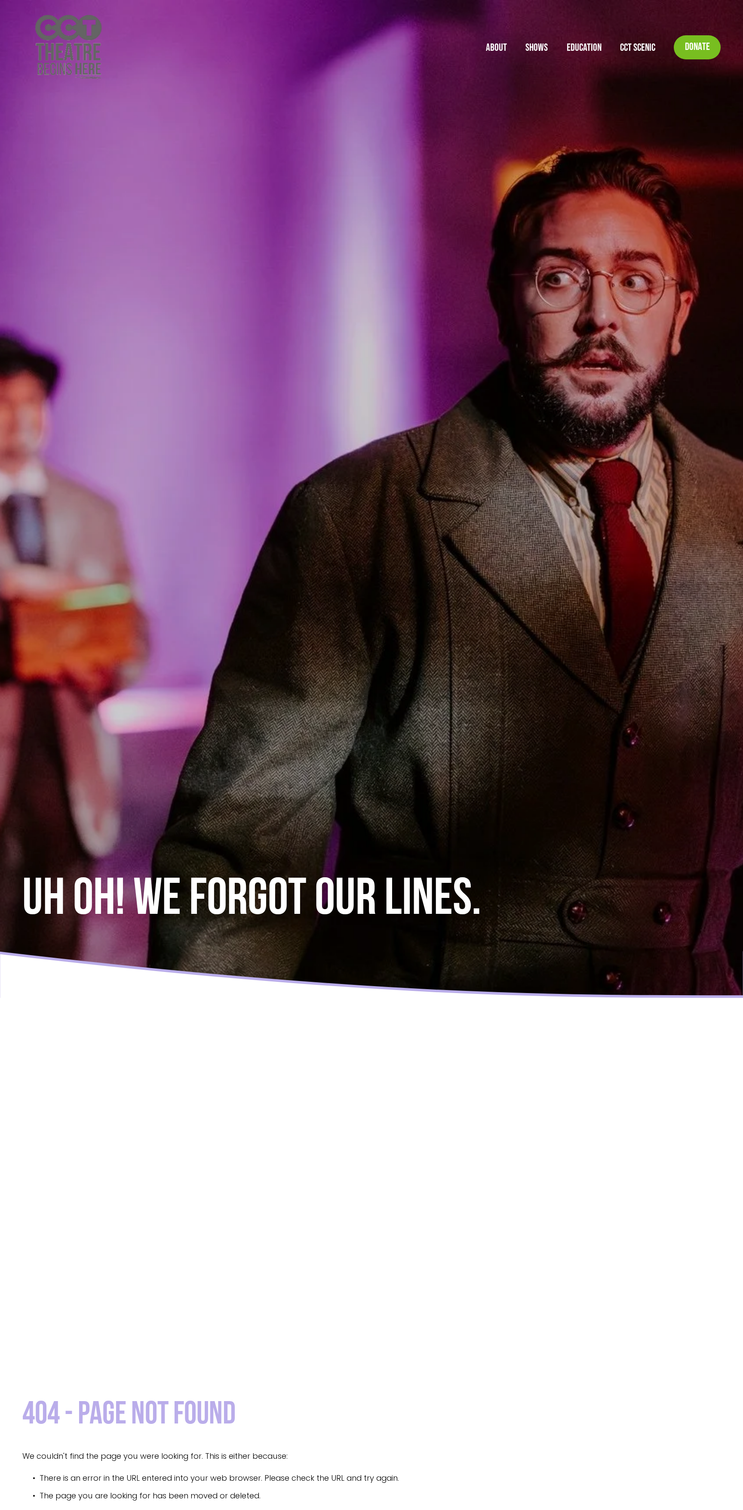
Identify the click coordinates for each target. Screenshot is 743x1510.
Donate (697, 47)
